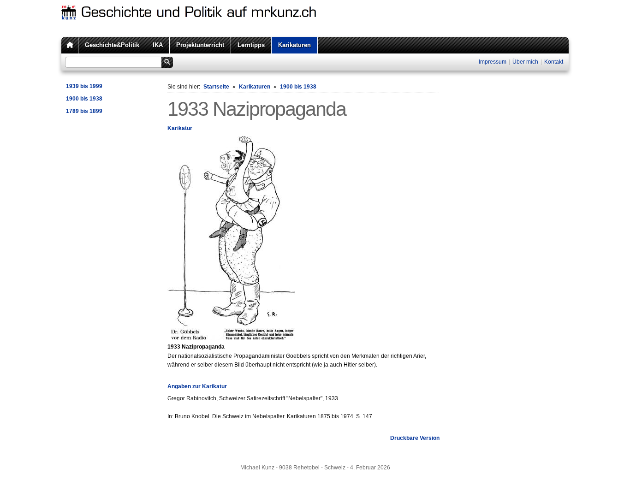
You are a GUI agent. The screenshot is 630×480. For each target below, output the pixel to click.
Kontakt (553, 62)
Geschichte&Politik (112, 44)
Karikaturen (294, 44)
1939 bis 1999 (84, 86)
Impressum (492, 62)
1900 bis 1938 (84, 98)
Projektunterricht (200, 44)
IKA (158, 44)
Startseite (216, 86)
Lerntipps (251, 44)
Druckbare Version (415, 438)
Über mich (525, 62)
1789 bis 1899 (84, 111)
